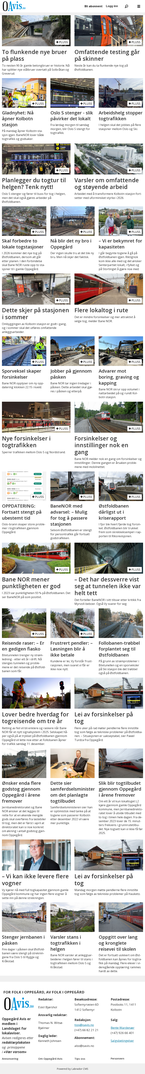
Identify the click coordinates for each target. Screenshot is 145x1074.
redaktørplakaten (16, 1042)
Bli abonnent (94, 6)
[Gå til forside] (41, 6)
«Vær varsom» (15, 1052)
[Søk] (126, 6)
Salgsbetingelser (122, 1041)
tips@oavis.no (84, 1025)
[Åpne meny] (138, 6)
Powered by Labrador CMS (72, 1068)
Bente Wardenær (122, 1028)
